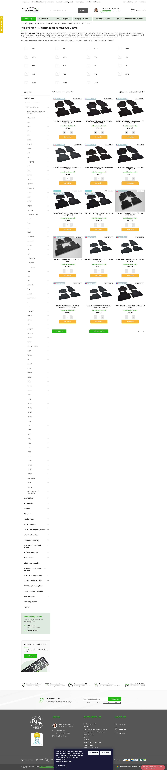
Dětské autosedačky (32, 563)
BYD (29, 135)
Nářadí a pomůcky (31, 552)
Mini (29, 307)
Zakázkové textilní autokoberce (32, 492)
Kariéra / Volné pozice (93, 2)
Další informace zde (63, 761)
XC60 (30, 465)
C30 (29, 395)
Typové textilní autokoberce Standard (36, 112)
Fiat (29, 166)
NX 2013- (32, 258)
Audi (29, 122)
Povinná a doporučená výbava (32, 546)
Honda (30, 175)
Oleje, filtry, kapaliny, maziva (34, 530)
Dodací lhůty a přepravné (65, 2)
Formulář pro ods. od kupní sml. (94, 732)
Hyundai (30, 184)
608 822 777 (31, 625)
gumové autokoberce (40, 37)
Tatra (29, 377)
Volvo (29, 390)
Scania (30, 342)
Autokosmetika (30, 524)
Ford (29, 170)
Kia (28, 227)
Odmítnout (93, 753)
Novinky (27, 607)
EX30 (30, 408)
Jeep (29, 219)
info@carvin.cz (32, 630)
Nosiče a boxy (29, 519)
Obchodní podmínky (37, 2)
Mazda (30, 293)
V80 (29, 452)
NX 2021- (32, 263)
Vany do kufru (29, 498)
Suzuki (30, 364)
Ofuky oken (28, 514)
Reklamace (50, 2)
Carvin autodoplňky (47, 767)
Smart (30, 355)
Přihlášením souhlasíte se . (104, 703)
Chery (29, 192)
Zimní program (29, 596)
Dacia (29, 148)
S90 (29, 434)
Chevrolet (31, 188)
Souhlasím (105, 753)
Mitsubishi (31, 311)
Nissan (30, 315)
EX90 (30, 416)
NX (29, 254)
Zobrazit (31, 656)
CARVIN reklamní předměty (34, 591)
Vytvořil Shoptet (124, 766)
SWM (29, 368)
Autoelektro (28, 558)
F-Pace (30, 210)
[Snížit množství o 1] (64, 132)
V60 (29, 443)
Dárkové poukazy (30, 602)
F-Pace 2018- (33, 214)
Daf (29, 153)
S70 (29, 430)
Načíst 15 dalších (99, 331)
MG (29, 302)
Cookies (86, 740)
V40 (29, 438)
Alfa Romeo (31, 118)
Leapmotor (31, 241)
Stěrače (27, 508)
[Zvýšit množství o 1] (71, 132)
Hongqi (30, 179)
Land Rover (31, 236)
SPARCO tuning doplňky (33, 581)
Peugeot (30, 329)
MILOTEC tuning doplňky (33, 575)
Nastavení (61, 766)
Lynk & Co (31, 285)
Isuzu (29, 197)
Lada (29, 232)
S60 (29, 425)
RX (29, 271)
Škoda (30, 373)
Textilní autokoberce (31, 107)
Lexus (29, 245)
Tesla (29, 381)
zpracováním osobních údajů (112, 703)
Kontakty (26, 2)
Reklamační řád (89, 734)
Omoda (30, 320)
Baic (29, 126)
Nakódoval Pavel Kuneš (138, 766)
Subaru (30, 359)
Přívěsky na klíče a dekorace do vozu (34, 569)
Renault (30, 337)
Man (29, 289)
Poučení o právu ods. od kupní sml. (95, 729)
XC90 (30, 474)
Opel (29, 324)
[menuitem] (28, 19)
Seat (29, 351)
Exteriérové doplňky (31, 540)
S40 (29, 421)
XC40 (30, 460)
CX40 (30, 403)
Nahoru (60, 331)
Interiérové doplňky (31, 535)
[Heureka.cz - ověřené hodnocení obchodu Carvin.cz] (37, 739)
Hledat (82, 10)
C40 (29, 399)
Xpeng (30, 487)
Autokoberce (29, 98)
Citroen (30, 140)
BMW (29, 131)
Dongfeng (31, 162)
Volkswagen (31, 478)
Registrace (142, 2)
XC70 (30, 469)
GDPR (85, 737)
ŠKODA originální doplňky (33, 586)
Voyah (29, 482)
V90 (29, 456)
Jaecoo (30, 201)
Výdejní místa (80, 2)
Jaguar (30, 205)
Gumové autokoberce (32, 103)
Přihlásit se (115, 699)
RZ (29, 276)
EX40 (30, 412)
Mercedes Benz (32, 298)
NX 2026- (32, 267)
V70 (29, 447)
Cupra (30, 144)
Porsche (30, 333)
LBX (29, 249)
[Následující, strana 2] (138, 331)
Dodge (30, 157)
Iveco (29, 223)
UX (29, 280)
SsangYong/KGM (33, 346)
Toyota (30, 386)
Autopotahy (28, 503)
